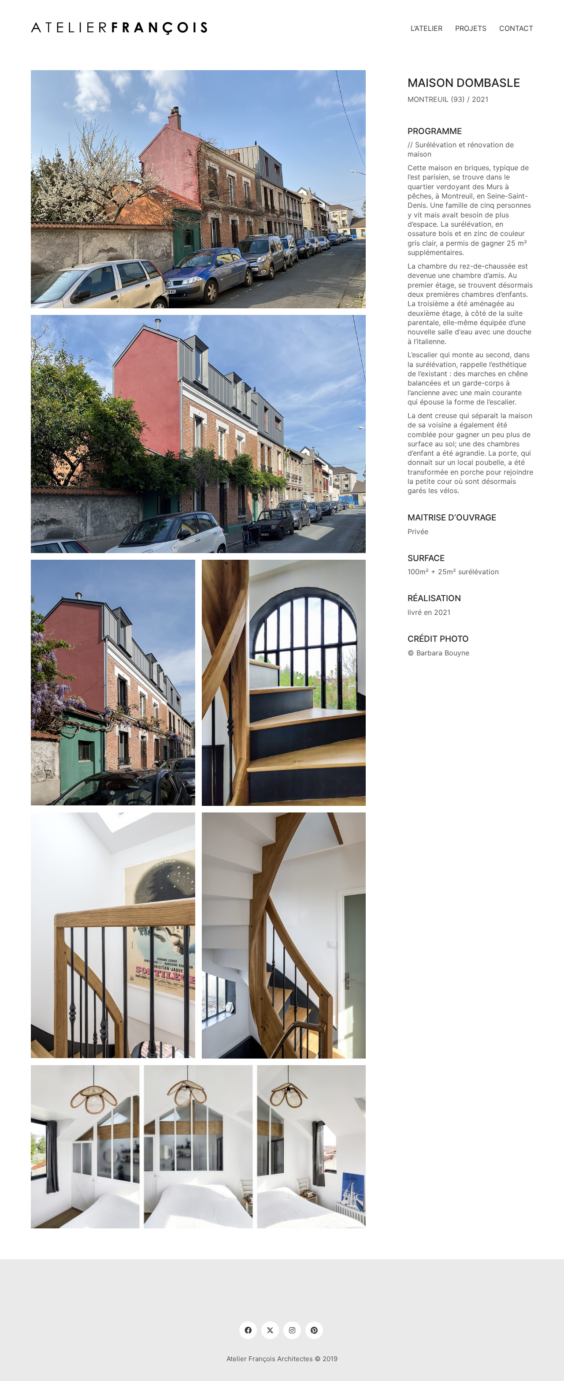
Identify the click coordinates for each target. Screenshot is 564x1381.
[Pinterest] (314, 1330)
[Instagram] (292, 1330)
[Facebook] (248, 1330)
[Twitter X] (270, 1330)
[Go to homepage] (119, 28)
